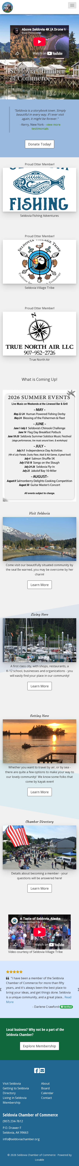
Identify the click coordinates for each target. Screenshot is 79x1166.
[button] (72, 5)
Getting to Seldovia (16, 1088)
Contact (46, 1098)
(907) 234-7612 (13, 1121)
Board (45, 1088)
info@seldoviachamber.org (21, 1139)
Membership (11, 1103)
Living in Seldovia (14, 1098)
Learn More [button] (39, 585)
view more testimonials (46, 127)
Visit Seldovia (12, 1083)
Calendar (47, 1093)
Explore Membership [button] (39, 1046)
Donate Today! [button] (39, 144)
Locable (39, 1159)
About (45, 1083)
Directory (9, 1093)
